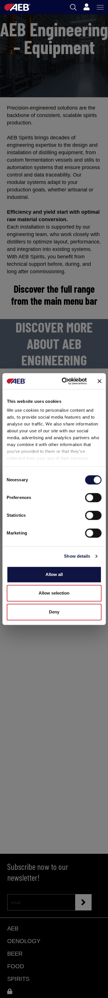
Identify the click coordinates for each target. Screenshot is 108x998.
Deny (54, 611)
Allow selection (54, 593)
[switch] (93, 497)
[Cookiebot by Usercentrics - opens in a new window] (64, 381)
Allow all (54, 574)
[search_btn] (73, 7)
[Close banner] (99, 381)
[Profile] (86, 7)
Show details (77, 556)
